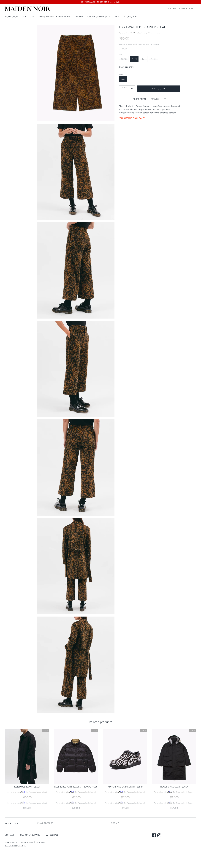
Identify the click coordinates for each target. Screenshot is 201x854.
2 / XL (153, 59)
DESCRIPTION (139, 99)
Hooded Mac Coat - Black (174, 787)
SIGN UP (115, 823)
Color (121, 74)
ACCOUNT (172, 8)
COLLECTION (11, 17)
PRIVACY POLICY (11, 842)
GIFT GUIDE (28, 17)
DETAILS (155, 99)
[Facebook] (154, 835)
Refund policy (40, 842)
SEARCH (183, 8)
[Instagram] (159, 835)
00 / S (124, 59)
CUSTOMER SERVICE (30, 835)
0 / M (134, 59)
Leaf (123, 79)
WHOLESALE (52, 835)
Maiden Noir (21, 846)
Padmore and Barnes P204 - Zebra (125, 787)
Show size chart (126, 67)
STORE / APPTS (131, 17)
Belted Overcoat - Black (27, 787)
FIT (165, 99)
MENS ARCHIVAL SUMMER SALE (54, 17)
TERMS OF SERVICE (26, 842)
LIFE (117, 17)
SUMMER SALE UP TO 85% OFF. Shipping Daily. (100, 2)
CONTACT (9, 835)
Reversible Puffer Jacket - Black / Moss (76, 787)
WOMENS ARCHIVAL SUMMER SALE (93, 17)
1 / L (144, 59)
